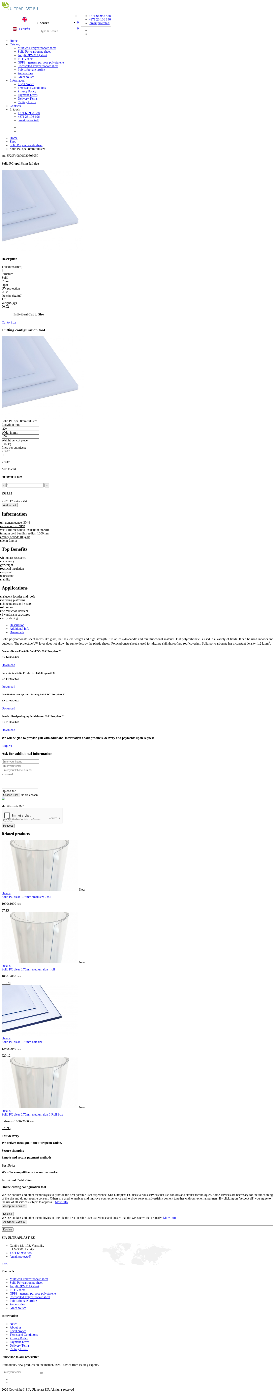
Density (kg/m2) (12, 295)
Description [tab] (17, 625)
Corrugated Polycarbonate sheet (38, 66)
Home (14, 40)
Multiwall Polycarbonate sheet (37, 48)
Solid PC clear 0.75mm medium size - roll (28, 969)
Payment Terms (27, 95)
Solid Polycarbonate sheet (34, 51)
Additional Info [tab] (19, 628)
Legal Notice (26, 84)
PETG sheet (25, 58)
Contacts (15, 105)
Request (7, 745)
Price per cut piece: (14, 447)
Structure (7, 274)
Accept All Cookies (14, 1206)
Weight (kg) (9, 303)
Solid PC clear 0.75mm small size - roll (26, 897)
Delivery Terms (27, 98)
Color (5, 281)
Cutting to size (27, 102)
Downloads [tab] (17, 632)
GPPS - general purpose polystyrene (41, 62)
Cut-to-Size (10, 322)
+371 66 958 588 (100, 15)
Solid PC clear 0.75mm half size (22, 1042)
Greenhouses (26, 77)
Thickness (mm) (12, 266)
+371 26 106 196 (100, 19)
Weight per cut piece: (15, 440)
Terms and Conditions (32, 87)
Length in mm (11, 424)
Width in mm (10, 432)
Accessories (25, 73)
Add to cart (9, 505)
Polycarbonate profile (31, 69)
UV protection (11, 288)
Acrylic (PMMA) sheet (32, 55)
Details (6, 893)
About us (15, 1327)
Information (17, 80)
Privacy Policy (27, 91)
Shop (13, 141)
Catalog (15, 44)
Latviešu (24, 29)
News (13, 1323)
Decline (7, 1213)
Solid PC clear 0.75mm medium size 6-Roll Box (32, 1114)
